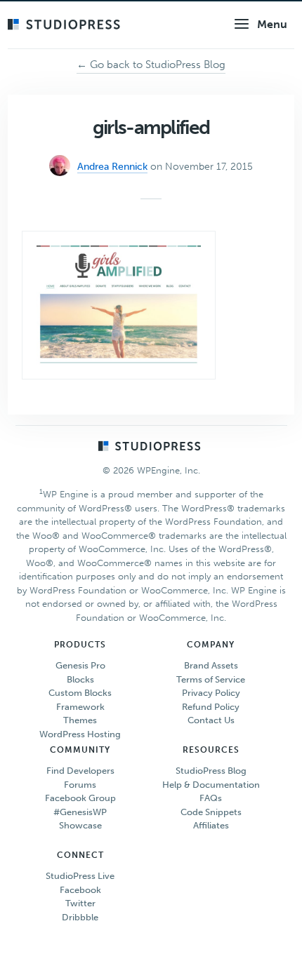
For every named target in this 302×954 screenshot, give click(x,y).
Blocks (80, 679)
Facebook (80, 890)
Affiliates (211, 825)
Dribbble (80, 917)
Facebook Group (80, 798)
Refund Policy (210, 706)
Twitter (80, 903)
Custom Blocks (80, 692)
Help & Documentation (211, 784)
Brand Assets (211, 665)
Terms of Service (210, 679)
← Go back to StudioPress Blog (151, 64)
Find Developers (80, 770)
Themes (80, 720)
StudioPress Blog (211, 770)
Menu (272, 24)
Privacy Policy (211, 692)
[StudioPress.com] (66, 25)
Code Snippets (211, 812)
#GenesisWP (80, 812)
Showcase (80, 825)
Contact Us (211, 720)
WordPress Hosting (80, 734)
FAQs (210, 798)
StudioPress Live (80, 876)
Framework (80, 706)
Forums (80, 784)
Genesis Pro (80, 665)
